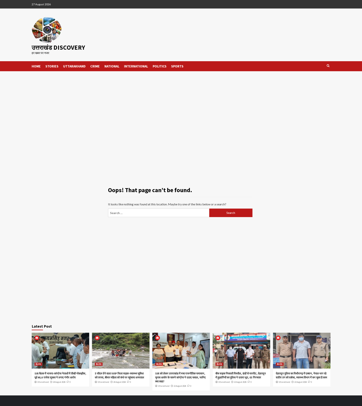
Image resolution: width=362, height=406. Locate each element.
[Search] (328, 66)
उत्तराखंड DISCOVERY (58, 47)
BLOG (38, 364)
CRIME (95, 66)
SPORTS (177, 66)
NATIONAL (111, 66)
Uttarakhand (43, 382)
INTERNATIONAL (136, 66)
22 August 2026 (180, 386)
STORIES (51, 66)
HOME (36, 66)
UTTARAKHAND (74, 66)
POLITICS (159, 66)
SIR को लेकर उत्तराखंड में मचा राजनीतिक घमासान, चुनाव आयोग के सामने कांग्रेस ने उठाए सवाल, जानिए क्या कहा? (180, 377)
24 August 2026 (59, 382)
